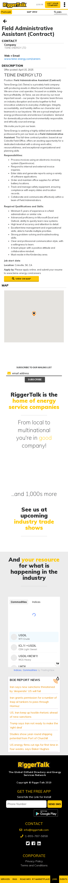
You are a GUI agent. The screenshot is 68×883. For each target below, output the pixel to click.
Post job (6, 12)
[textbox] (61, 12)
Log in (39, 4)
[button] (34, 313)
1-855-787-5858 (36, 836)
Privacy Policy (34, 861)
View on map (23, 278)
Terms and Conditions (34, 865)
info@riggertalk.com (36, 830)
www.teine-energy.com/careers (22, 59)
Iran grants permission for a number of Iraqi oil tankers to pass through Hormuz (33, 702)
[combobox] (60, 12)
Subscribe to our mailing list (34, 367)
